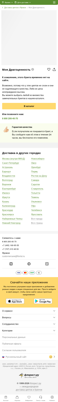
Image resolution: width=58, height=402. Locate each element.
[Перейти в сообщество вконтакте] (11, 264)
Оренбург (36, 167)
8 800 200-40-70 (10, 118)
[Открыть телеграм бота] (29, 264)
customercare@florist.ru (13, 256)
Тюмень (35, 197)
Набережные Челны (12, 218)
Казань (5, 201)
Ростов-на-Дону (39, 175)
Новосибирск (37, 158)
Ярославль (36, 214)
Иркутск (6, 197)
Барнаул (6, 171)
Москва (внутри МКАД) (13, 158)
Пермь (34, 171)
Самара (35, 180)
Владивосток (8, 175)
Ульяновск (36, 201)
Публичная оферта (11, 343)
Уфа (33, 205)
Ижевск (6, 192)
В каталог (29, 106)
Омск (33, 162)
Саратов (35, 184)
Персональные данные (13, 337)
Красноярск (8, 214)
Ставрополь (37, 188)
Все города (36, 218)
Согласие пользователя (14, 350)
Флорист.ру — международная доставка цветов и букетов (29, 386)
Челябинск (36, 210)
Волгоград (7, 180)
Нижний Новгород (11, 222)
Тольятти (35, 192)
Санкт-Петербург (10, 162)
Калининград (8, 205)
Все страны (37, 222)
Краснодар (7, 210)
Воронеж (6, 184)
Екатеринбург (9, 188)
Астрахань (7, 167)
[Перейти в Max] (47, 264)
